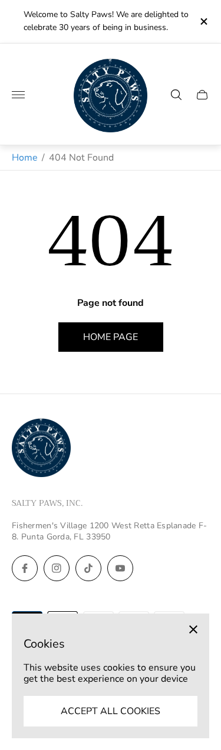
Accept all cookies (110, 711)
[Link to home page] (41, 449)
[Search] (176, 95)
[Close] (193, 629)
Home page (110, 337)
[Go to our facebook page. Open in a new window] (25, 568)
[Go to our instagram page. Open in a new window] (57, 568)
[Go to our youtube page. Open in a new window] (120, 568)
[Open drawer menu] (18, 95)
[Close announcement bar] (203, 21)
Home (25, 157)
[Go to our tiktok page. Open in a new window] (88, 568)
